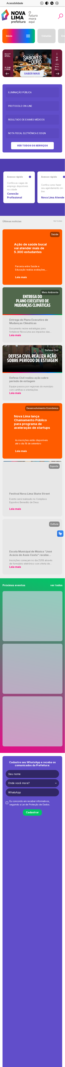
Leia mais (21, 277)
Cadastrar (32, 812)
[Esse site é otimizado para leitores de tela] (57, 3)
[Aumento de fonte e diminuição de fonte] (41, 3)
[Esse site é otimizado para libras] (51, 3)
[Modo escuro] (46, 3)
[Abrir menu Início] (28, 36)
